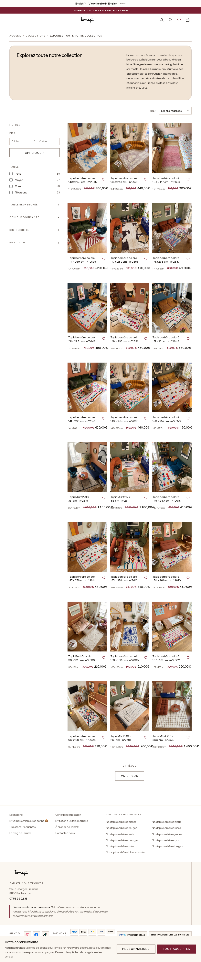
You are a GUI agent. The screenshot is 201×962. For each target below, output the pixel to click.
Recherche (16, 814)
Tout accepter (177, 949)
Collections (35, 35)
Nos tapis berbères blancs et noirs (125, 852)
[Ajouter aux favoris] (104, 179)
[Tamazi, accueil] (87, 20)
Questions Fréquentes (22, 827)
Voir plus (129, 776)
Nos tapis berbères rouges (121, 828)
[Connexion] (162, 20)
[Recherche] (170, 20)
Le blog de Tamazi (20, 833)
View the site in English (103, 3)
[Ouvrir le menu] (12, 20)
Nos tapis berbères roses (166, 828)
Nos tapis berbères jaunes (167, 834)
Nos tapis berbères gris (165, 840)
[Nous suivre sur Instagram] (27, 934)
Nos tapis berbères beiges (167, 846)
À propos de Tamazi (67, 827)
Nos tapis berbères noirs (120, 846)
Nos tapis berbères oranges (122, 840)
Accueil (15, 35)
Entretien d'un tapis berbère (71, 821)
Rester (123, 3)
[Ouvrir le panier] (188, 20)
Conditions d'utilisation (68, 814)
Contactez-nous (65, 833)
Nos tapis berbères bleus (166, 822)
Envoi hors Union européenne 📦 (28, 821)
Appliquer (34, 153)
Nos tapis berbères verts (120, 834)
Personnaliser (136, 949)
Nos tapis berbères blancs (121, 822)
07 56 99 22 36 (18, 898)
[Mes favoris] (179, 20)
